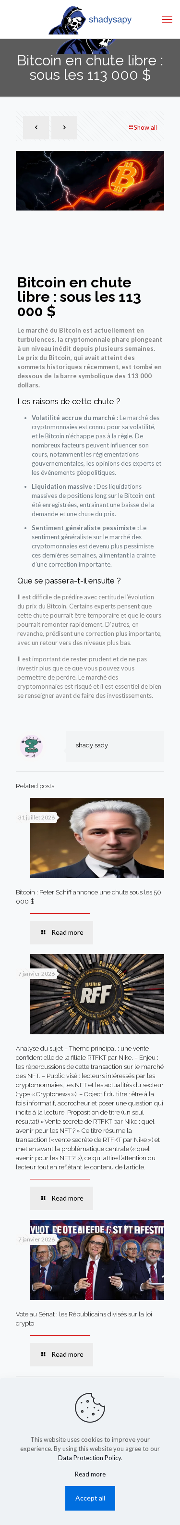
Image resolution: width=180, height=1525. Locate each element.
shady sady (92, 745)
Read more (90, 1474)
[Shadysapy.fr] (90, 19)
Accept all (90, 1498)
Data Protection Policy (89, 1458)
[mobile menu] (167, 19)
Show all (145, 127)
